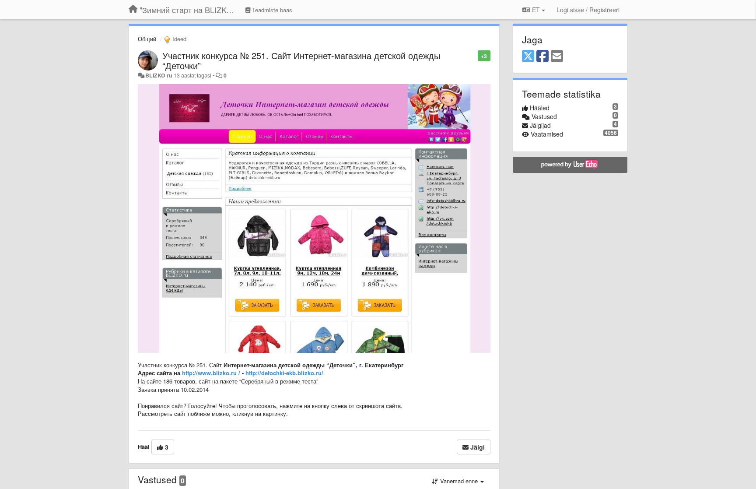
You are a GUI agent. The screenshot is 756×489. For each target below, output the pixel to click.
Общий (147, 39)
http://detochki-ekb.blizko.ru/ (284, 373)
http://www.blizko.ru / (211, 373)
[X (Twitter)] (528, 56)
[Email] (557, 56)
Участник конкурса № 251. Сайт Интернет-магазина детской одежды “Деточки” (301, 60)
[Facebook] (542, 56)
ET (536, 9)
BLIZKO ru (159, 75)
